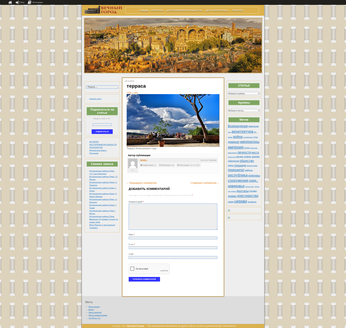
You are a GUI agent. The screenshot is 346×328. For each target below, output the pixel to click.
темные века (249, 187)
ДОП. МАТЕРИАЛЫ (217, 10)
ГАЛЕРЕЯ (237, 10)
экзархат (252, 201)
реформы (254, 175)
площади (240, 165)
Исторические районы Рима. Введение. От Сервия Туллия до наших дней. (103, 219)
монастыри (232, 157)
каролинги (232, 153)
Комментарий (136, 202)
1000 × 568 (132, 92)
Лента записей (95, 312)
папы (231, 165)
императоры (249, 142)
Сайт (131, 254)
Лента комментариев (98, 315)
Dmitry (143, 160)
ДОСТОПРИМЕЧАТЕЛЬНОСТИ (184, 10)
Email (132, 244)
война (238, 137)
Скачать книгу (95, 99)
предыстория (252, 166)
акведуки (253, 126)
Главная (144, 10)
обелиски (233, 161)
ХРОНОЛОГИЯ (96, 147)
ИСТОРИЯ (157, 10)
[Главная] (10, 2)
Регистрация (94, 307)
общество (247, 161)
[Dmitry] (132, 163)
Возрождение (238, 126)
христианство (247, 196)
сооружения (238, 180)
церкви (240, 201)
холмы (253, 191)
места (255, 152)
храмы (232, 196)
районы (249, 170)
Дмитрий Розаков (135, 326)
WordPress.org (94, 318)
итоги (247, 147)
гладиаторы (248, 137)
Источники (94, 153)
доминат (233, 142)
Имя (131, 234)
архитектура (242, 131)
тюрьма (233, 191)
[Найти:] (102, 87)
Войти (91, 309)
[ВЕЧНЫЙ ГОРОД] (103, 10)
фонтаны (243, 191)
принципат (236, 170)
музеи (239, 156)
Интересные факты (98, 150)
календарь (254, 148)
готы (255, 137)
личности (244, 152)
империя (236, 147)
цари (231, 201)
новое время (252, 156)
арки (229, 132)
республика (238, 175)
